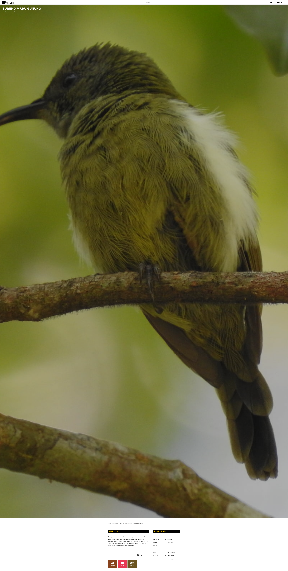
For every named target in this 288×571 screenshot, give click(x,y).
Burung (128, 523)
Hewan (123, 523)
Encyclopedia (116, 523)
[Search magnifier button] (273, 2)
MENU (280, 2)
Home (109, 523)
